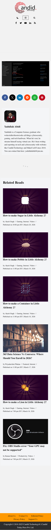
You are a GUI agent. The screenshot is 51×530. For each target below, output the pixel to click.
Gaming (19, 221)
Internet (26, 221)
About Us (11, 516)
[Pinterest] (42, 97)
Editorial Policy (37, 516)
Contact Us (23, 516)
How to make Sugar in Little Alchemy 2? (24, 215)
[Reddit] (27, 97)
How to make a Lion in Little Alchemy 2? (25, 402)
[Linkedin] (30, 23)
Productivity (22, 456)
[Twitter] (21, 23)
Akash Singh (9, 221)
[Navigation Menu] (25, 18)
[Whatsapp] (35, 97)
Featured (26, 364)
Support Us (32, 519)
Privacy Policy (19, 519)
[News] (35, 23)
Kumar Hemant (10, 456)
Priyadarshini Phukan (12, 364)
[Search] (34, 18)
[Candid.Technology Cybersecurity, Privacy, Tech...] (25, 7)
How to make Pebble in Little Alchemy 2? (25, 259)
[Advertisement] (25, 40)
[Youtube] (25, 23)
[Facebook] (16, 23)
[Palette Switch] (17, 17)
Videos (32, 221)
